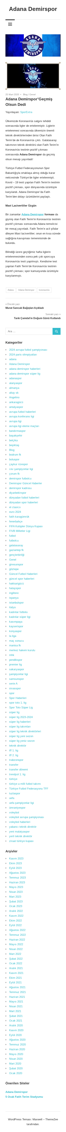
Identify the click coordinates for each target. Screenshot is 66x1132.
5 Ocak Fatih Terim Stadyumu (24, 1096)
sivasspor (15, 688)
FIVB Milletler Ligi (19, 530)
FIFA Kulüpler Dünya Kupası (26, 526)
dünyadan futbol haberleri (24, 497)
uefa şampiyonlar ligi (21, 802)
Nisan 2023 (16, 891)
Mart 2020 (15, 1063)
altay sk (14, 392)
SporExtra (26, 112)
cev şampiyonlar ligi (21, 469)
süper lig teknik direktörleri (25, 731)
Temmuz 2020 (17, 1044)
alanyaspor (15, 383)
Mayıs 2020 (16, 1054)
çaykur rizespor (18, 464)
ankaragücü (16, 402)
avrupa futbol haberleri (22, 411)
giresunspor (16, 564)
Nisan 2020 (16, 1058)
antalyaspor (16, 407)
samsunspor (16, 678)
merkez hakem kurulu (22, 650)
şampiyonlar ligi (18, 674)
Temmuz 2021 (17, 992)
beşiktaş (14, 445)
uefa (11, 798)
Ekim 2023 (15, 863)
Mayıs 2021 (16, 1001)
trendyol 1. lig (17, 774)
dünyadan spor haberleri (23, 502)
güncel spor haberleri (21, 578)
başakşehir (15, 435)
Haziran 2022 (17, 939)
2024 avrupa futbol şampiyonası (28, 349)
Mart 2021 (15, 1011)
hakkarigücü (16, 583)
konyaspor (15, 631)
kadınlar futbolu (18, 612)
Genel (32, 94)
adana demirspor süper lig (24, 373)
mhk (11, 655)
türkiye (13, 779)
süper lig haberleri (20, 721)
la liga (12, 636)
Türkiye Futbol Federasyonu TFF (28, 788)
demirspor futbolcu (20, 478)
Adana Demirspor (33, 9)
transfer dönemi (18, 769)
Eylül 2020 (15, 1035)
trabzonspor (16, 759)
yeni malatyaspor (19, 831)
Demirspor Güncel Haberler (25, 483)
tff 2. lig (13, 755)
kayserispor (16, 626)
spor (11, 693)
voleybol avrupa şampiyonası (26, 817)
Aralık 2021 (16, 968)
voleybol (14, 812)
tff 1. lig (13, 750)
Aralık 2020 (16, 1025)
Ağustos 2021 (17, 987)
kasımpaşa (15, 621)
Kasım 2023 (16, 858)
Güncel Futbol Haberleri (23, 573)
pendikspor (15, 659)
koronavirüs (44, 290)
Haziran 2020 (17, 1049)
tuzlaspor (14, 793)
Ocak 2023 (15, 906)
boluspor (14, 459)
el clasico (15, 507)
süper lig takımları (20, 726)
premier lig (15, 664)
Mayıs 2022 (16, 944)
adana (12, 359)
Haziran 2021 (17, 996)
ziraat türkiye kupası (21, 841)
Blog (25, 94)
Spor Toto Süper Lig (21, 707)
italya (12, 607)
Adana (11, 290)
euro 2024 (15, 511)
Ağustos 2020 (17, 1039)
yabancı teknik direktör (23, 826)
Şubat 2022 (16, 958)
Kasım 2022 (16, 915)
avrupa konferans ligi (21, 416)
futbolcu (14, 540)
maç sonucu (16, 640)
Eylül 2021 (15, 982)
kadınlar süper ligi (19, 616)
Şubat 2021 (16, 1016)
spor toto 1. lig (17, 702)
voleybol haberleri (19, 822)
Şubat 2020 (16, 1068)
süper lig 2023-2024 (21, 717)
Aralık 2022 (16, 910)
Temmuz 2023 (17, 877)
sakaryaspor (16, 669)
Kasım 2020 (16, 1030)
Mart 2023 (15, 896)
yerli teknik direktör (20, 836)
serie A (13, 683)
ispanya (13, 597)
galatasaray (16, 545)
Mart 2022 (15, 953)
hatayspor (15, 588)
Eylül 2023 (15, 868)
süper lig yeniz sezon (22, 740)
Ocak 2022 (15, 963)
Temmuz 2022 (17, 934)
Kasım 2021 (16, 973)
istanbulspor (16, 602)
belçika (13, 440)
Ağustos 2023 (17, 872)
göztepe (14, 569)
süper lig (14, 712)
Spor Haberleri (17, 698)
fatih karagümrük (19, 516)
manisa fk (15, 645)
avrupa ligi (15, 421)
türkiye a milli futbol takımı (25, 783)
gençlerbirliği (16, 554)
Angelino (14, 397)
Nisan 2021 (16, 1006)
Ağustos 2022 (17, 930)
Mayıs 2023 (16, 887)
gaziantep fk (16, 550)
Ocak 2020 (15, 1073)
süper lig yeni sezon (21, 736)
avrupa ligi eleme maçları (24, 426)
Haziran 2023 (17, 882)
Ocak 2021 (15, 1020)
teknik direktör (17, 745)
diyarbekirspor (17, 492)
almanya (14, 387)
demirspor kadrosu (20, 488)
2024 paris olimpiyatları (23, 354)
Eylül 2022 (15, 925)
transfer (13, 764)
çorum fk (14, 473)
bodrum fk (15, 454)
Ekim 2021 (15, 977)
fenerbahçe (15, 521)
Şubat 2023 (16, 901)
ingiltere (14, 593)
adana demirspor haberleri (24, 368)
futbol (12, 535)
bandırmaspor (17, 430)
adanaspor (15, 378)
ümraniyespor (17, 807)
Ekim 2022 (15, 920)
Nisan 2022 (16, 949)
